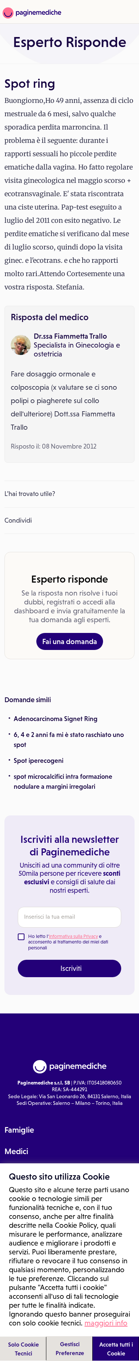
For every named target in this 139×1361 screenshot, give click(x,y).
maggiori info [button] (106, 1323)
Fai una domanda (69, 641)
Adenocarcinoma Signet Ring (55, 719)
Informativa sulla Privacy (73, 936)
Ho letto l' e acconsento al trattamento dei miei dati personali (68, 942)
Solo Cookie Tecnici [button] (23, 1349)
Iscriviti (71, 968)
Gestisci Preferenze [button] (70, 1348)
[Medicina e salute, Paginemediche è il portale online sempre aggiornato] (31, 13)
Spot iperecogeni (38, 760)
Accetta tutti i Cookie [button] (116, 1349)
